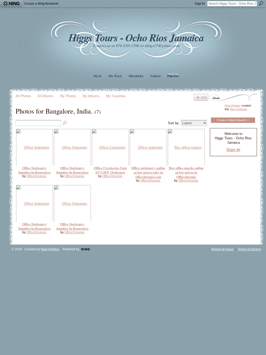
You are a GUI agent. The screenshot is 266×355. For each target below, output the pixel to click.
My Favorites (116, 96)
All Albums (45, 96)
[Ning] (11, 3)
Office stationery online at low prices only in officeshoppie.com (148, 172)
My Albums (91, 96)
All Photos (23, 96)
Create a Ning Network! (41, 3)
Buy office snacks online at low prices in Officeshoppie (186, 172)
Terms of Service (249, 249)
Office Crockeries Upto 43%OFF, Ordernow (110, 170)
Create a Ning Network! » (233, 120)
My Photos (68, 96)
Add (204, 97)
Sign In (200, 3)
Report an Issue (222, 249)
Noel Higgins (233, 105)
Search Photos (65, 123)
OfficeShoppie (36, 176)
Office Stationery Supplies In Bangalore (34, 170)
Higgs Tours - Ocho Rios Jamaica (136, 37)
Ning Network (238, 109)
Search (261, 3)
